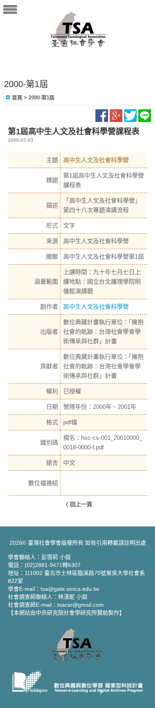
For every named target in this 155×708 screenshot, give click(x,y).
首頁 (17, 98)
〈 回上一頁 (77, 504)
